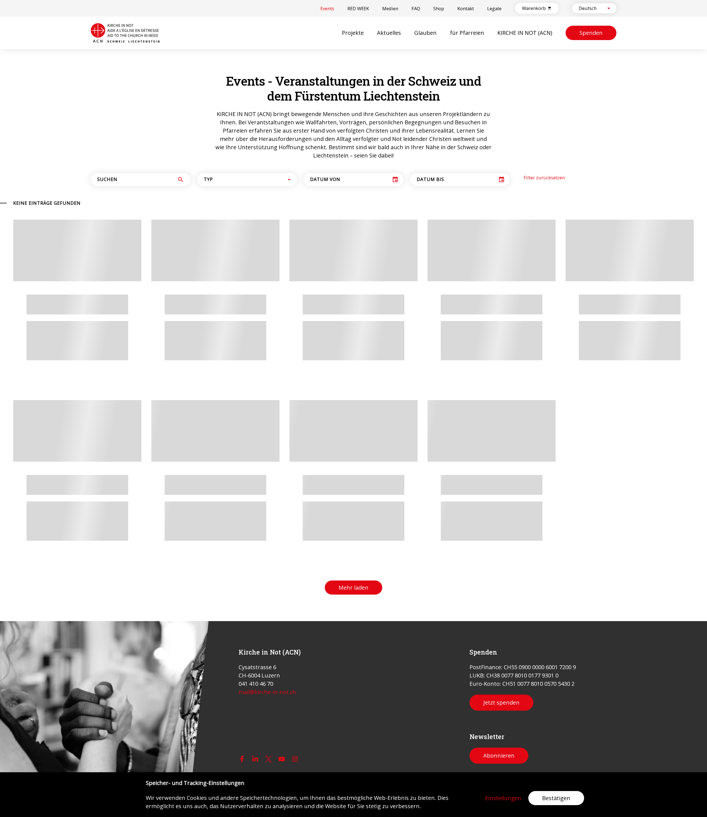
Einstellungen (503, 798)
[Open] (609, 8)
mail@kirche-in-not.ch (267, 692)
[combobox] (590, 8)
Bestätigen (556, 798)
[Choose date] (395, 270)
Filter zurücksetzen (544, 268)
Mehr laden (353, 497)
